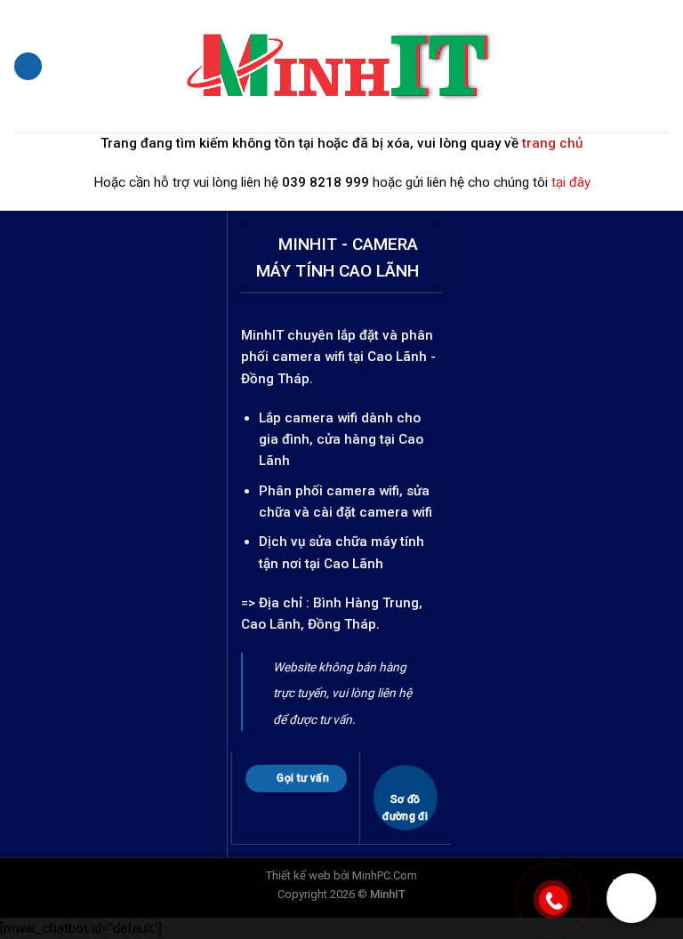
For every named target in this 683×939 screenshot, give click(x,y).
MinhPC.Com (384, 875)
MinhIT (264, 335)
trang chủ (552, 143)
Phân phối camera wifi (329, 491)
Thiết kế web (298, 875)
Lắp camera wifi (308, 418)
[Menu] (27, 66)
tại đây (571, 182)
